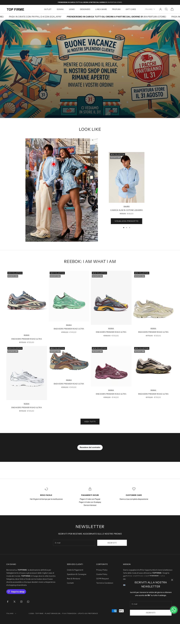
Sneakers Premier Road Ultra (26, 339)
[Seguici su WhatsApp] (28, 601)
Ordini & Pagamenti (75, 570)
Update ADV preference (88, 613)
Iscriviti (150, 612)
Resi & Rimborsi (73, 578)
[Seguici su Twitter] (14, 601)
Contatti (70, 583)
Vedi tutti (90, 421)
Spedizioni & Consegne (76, 574)
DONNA (60, 9)
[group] (90, 69)
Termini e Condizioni (104, 583)
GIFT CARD (131, 9)
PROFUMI (116, 9)
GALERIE (127, 206)
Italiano (148, 9)
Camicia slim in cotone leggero (126, 210)
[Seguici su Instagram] (21, 601)
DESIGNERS (85, 9)
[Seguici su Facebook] (7, 601)
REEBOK (26, 335)
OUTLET (48, 9)
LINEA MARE (101, 9)
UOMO (72, 9)
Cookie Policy (101, 574)
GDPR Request (102, 578)
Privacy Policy (101, 570)
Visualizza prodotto (126, 221)
